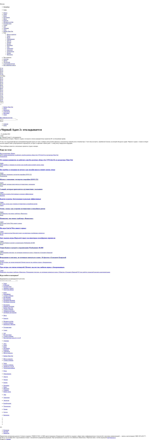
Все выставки (7, 334)
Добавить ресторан (9, 311)
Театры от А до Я (8, 366)
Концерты (6, 110)
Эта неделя (6, 62)
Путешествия (7, 23)
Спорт (5, 25)
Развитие (6, 350)
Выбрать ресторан (8, 306)
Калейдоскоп (7, 403)
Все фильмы (7, 297)
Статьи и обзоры (8, 295)
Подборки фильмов (9, 300)
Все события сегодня (6, 117)
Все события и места (9, 65)
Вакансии (6, 433)
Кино (5, 16)
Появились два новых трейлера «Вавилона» (13, 272)
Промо (9, 53)
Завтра (5, 60)
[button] (0, 104)
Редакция (6, 430)
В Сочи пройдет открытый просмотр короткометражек (94, 272)
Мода (5, 19)
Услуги (5, 412)
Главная (5, 124)
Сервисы (6, 390)
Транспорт (10, 48)
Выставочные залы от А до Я (12, 338)
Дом (8, 47)
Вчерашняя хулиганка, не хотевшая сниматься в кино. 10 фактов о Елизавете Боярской (51, 272)
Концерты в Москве (9, 324)
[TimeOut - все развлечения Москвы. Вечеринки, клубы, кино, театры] (4, 2)
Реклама (5, 431)
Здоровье (6, 28)
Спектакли (6, 111)
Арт (4, 26)
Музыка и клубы (8, 22)
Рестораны (6, 17)
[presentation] (1, 102)
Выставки (6, 113)
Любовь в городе (8, 288)
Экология (10, 50)
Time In (9, 40)
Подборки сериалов (9, 302)
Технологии (10, 51)
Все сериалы (7, 299)
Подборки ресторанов (9, 312)
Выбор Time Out (8, 31)
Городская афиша (8, 289)
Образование (11, 39)
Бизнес (9, 43)
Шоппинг (6, 388)
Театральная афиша (9, 368)
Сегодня (5, 59)
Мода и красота (11, 34)
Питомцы (10, 45)
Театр (8, 36)
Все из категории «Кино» (7, 153)
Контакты (10, 54)
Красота (5, 20)
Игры (8, 37)
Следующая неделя (9, 63)
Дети (4, 30)
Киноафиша (7, 294)
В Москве (6, 285)
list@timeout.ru (111, 437)
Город (5, 14)
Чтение (9, 42)
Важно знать (7, 391)
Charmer (8, 439)
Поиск (5, 13)
